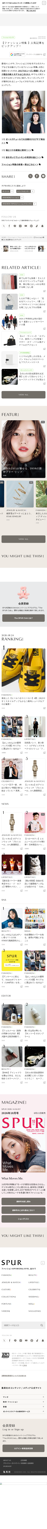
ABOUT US (7, 1461)
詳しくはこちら (31, 11)
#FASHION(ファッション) (11, 197)
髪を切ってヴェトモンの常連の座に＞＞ (23, 157)
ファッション (12, 237)
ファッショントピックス (24, 237)
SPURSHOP (7, 1467)
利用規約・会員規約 (27, 1464)
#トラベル (6, 191)
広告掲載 (24, 1461)
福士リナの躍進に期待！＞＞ (18, 150)
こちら (25, 1366)
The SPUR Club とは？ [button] (23, 618)
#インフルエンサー (23, 191)
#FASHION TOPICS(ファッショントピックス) (17, 204)
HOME (4, 237)
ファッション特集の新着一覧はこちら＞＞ (20, 164)
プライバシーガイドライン (11, 1464)
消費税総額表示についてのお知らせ (14, 1376)
